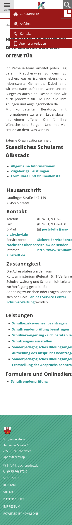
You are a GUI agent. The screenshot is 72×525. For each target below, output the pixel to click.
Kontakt (10, 485)
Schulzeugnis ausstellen (32, 341)
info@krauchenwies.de (22, 466)
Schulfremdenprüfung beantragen (40, 329)
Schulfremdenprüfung (29, 381)
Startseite (11, 478)
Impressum (11, 506)
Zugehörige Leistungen (30, 171)
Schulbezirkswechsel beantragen (39, 323)
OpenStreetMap (14, 457)
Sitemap (9, 492)
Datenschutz (13, 499)
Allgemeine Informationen (33, 166)
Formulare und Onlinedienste (36, 176)
